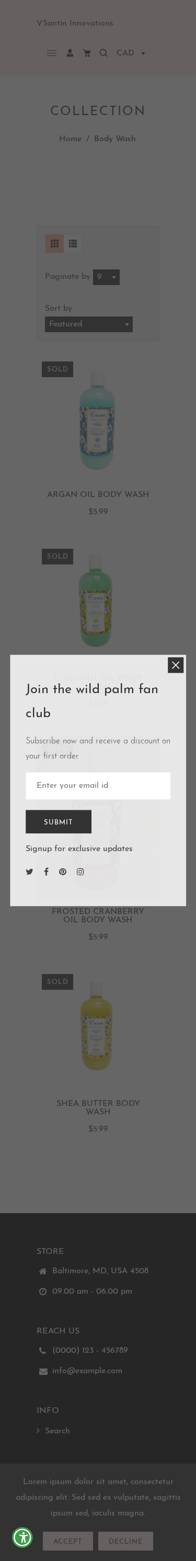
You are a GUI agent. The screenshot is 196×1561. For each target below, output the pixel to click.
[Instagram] (82, 873)
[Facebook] (47, 873)
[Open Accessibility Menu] (24, 1537)
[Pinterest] (64, 873)
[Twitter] (31, 873)
